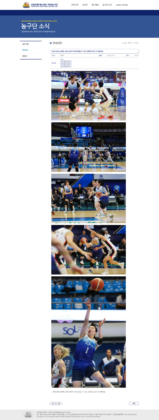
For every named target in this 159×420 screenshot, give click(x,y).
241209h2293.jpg (65, 66)
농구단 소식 (107, 5)
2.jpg (61, 59)
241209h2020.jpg (65, 65)
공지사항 (25, 44)
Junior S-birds (122, 5)
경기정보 (95, 5)
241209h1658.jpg (65, 61)
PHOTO (25, 50)
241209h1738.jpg (65, 63)
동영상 (24, 56)
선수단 (85, 5)
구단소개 (74, 5)
